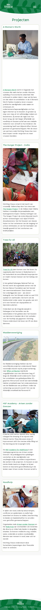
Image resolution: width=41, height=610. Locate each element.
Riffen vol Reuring (13, 371)
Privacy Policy (32, 607)
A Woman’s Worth (9, 90)
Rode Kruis (10, 527)
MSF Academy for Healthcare (17, 450)
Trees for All (7, 269)
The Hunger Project (10, 209)
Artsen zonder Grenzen (26, 524)
